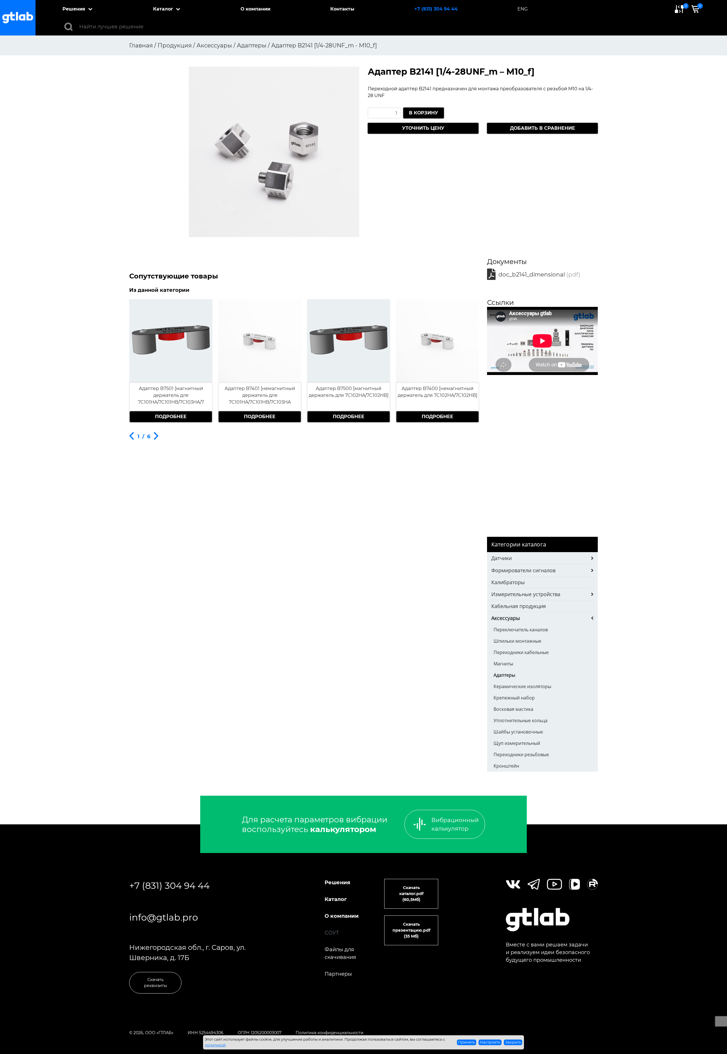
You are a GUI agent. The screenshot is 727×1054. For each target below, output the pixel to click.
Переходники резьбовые (521, 754)
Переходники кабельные (521, 652)
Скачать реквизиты (155, 982)
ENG (522, 9)
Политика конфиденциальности (330, 1032)
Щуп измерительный (517, 743)
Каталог (163, 9)
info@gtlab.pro (163, 917)
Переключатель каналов (521, 629)
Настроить (490, 1042)
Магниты (503, 664)
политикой (215, 1045)
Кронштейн (506, 766)
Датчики (501, 558)
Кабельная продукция (518, 606)
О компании (255, 9)
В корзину (423, 113)
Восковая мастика (513, 709)
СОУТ (332, 933)
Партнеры (338, 974)
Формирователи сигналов (523, 570)
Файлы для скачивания (340, 953)
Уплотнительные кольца (521, 720)
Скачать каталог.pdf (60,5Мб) (411, 893)
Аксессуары (505, 618)
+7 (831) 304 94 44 (435, 9)
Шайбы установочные (518, 732)
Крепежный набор (514, 698)
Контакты (342, 9)
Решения (73, 9)
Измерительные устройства (525, 594)
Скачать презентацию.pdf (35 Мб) (411, 930)
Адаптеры (504, 675)
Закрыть (513, 1042)
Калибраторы (508, 582)
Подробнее (171, 416)
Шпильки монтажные (517, 641)
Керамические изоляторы (522, 686)
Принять (466, 1042)
